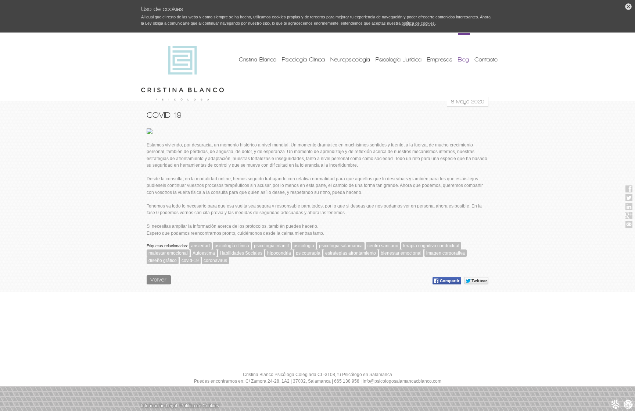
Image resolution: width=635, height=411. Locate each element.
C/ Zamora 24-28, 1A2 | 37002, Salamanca (288, 381)
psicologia (304, 245)
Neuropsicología (350, 59)
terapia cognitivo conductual (431, 245)
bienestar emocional (401, 253)
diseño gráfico (162, 260)
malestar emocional (168, 253)
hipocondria (279, 253)
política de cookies (418, 23)
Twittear (479, 280)
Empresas (439, 59)
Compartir (449, 280)
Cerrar (628, 6)
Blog (463, 59)
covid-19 (190, 260)
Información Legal (159, 405)
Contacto (486, 59)
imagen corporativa (445, 253)
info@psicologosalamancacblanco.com (402, 381)
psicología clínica (232, 245)
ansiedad (200, 245)
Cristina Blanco (257, 59)
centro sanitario (382, 245)
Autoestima (204, 253)
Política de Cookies (199, 405)
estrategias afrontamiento (350, 253)
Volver (158, 280)
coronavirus (215, 260)
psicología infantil (271, 245)
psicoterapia (308, 253)
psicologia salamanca (341, 245)
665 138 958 (346, 381)
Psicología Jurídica (398, 59)
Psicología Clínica (303, 59)
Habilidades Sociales (241, 253)
